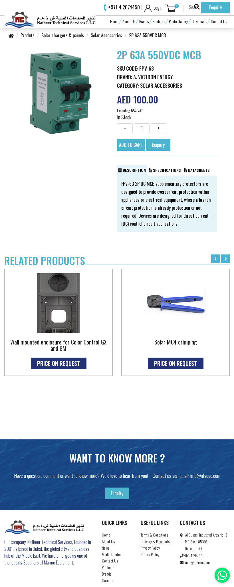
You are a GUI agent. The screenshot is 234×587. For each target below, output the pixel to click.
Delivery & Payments (155, 541)
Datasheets (198, 170)
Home (114, 21)
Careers (107, 580)
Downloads (199, 21)
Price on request (58, 363)
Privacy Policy (150, 548)
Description (134, 170)
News (105, 548)
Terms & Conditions (154, 535)
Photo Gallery (178, 21)
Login (157, 7)
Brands (144, 21)
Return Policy (150, 554)
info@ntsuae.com (205, 475)
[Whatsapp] (222, 575)
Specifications (166, 170)
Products (159, 21)
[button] (174, 8)
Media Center (111, 554)
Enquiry (215, 7)
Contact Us (219, 21)
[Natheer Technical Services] (50, 18)
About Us (128, 21)
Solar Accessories (161, 85)
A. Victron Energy (153, 77)
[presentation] (215, 258)
